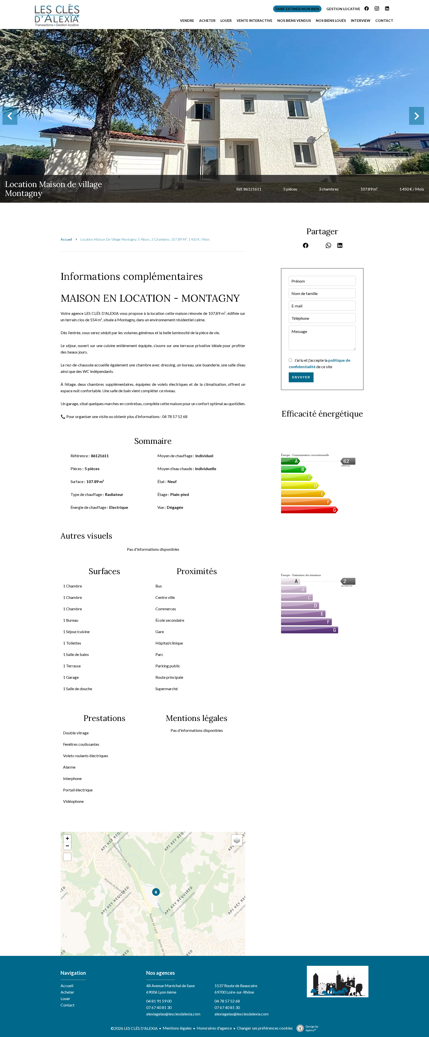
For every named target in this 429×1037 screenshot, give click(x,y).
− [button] (67, 846)
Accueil (66, 239)
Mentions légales (177, 1028)
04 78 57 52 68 (227, 1001)
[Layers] (236, 840)
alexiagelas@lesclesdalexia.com (173, 1013)
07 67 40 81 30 (159, 1007)
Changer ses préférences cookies (265, 1028)
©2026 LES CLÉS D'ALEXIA (134, 1028)
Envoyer (301, 377)
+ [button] (67, 838)
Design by (312, 1028)
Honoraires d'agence (214, 1028)
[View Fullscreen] (67, 857)
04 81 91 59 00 (159, 1001)
